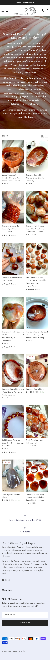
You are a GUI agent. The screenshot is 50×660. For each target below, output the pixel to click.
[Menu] (3, 11)
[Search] (8, 11)
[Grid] (42, 136)
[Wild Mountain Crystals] (25, 11)
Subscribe (25, 623)
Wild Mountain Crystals (16, 651)
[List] (46, 136)
